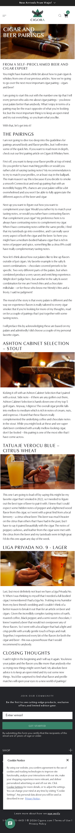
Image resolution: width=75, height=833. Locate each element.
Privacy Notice (32, 798)
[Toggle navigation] (4, 16)
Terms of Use (62, 820)
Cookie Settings (15, 787)
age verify (54, 813)
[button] (37, 3)
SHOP (6, 750)
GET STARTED (37, 725)
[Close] (68, 760)
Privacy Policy (37, 824)
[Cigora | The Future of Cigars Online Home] (38, 15)
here (66, 153)
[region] (37, 782)
